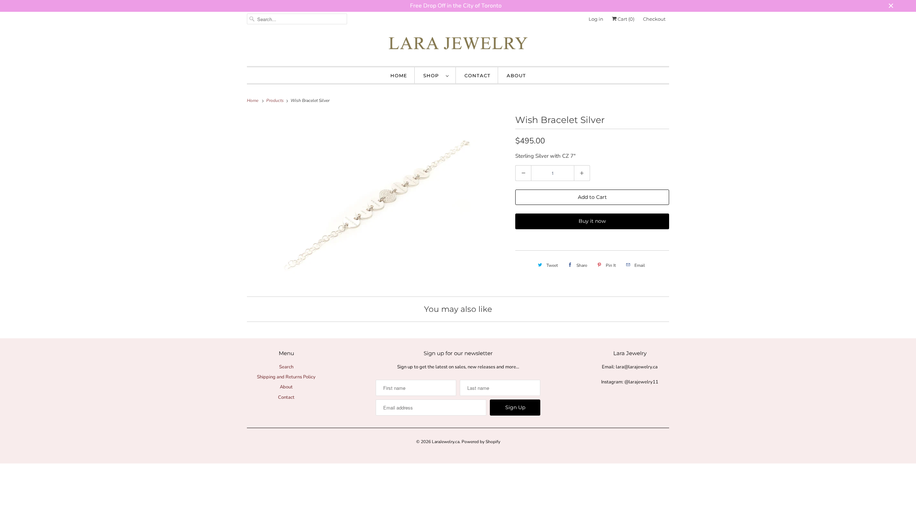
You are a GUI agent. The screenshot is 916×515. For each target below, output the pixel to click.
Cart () (625, 19)
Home (398, 75)
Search (286, 367)
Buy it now (592, 221)
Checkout (654, 19)
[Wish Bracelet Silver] (377, 200)
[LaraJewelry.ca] (458, 45)
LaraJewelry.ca (445, 442)
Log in (596, 19)
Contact (477, 75)
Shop (432, 75)
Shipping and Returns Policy (286, 377)
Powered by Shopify (481, 442)
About (516, 75)
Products (275, 100)
